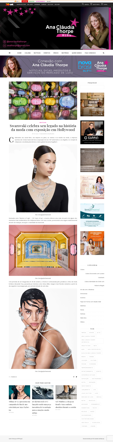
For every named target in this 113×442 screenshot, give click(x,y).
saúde (92, 411)
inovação (92, 382)
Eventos (47, 53)
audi (83, 349)
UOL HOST (30, 4)
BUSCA (87, 4)
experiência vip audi (88, 375)
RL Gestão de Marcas (98, 438)
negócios (92, 400)
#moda (84, 332)
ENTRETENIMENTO (40, 1)
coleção (84, 360)
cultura (93, 360)
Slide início (83, 318)
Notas (82, 310)
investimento (86, 386)
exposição (85, 378)
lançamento (86, 389)
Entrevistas (83, 293)
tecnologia (96, 422)
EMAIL (105, 4)
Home (19, 53)
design (84, 364)
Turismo (84, 426)
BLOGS (48, 1)
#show (91, 332)
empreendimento (87, 367)
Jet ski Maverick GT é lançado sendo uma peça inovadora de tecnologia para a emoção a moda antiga (41, 407)
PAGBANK (37, 4)
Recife (95, 407)
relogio (84, 411)
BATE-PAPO (96, 4)
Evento (98, 371)
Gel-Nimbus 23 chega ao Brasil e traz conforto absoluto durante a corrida (66, 404)
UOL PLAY (50, 4)
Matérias (65, 53)
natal (84, 400)
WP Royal (19, 438)
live (94, 389)
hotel (84, 382)
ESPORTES (31, 1)
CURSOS (43, 4)
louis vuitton (87, 393)
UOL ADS (57, 4)
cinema (91, 356)
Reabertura (86, 407)
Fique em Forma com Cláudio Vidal (90, 302)
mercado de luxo (87, 397)
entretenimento (87, 371)
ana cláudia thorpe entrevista (88, 341)
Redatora (14, 377)
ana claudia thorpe (88, 336)
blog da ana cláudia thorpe (91, 353)
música (99, 397)
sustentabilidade (88, 418)
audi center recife (94, 349)
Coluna (28, 53)
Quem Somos (77, 53)
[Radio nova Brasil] (56, 77)
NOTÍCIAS (25, 1)
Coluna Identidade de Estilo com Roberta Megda (94, 283)
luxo (96, 393)
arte (95, 345)
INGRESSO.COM (21, 4)
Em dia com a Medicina (87, 289)
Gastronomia (96, 378)
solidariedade (86, 415)
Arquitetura (86, 345)
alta (98, 332)
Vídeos (55, 53)
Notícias (37, 53)
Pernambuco (95, 404)
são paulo (85, 422)
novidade (85, 404)
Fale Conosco (90, 53)
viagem (93, 426)
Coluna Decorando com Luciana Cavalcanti (94, 275)
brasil (84, 356)
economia (92, 364)
